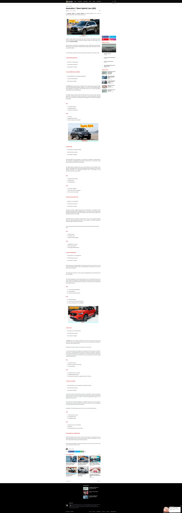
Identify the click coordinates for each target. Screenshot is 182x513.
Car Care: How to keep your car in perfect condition (109, 66)
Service (94, 1)
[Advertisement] (109, 20)
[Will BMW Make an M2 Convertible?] (83, 470)
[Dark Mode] (113, 1)
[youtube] (105, 39)
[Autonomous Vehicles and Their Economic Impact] (71, 459)
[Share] (99, 11)
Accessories (85, 1)
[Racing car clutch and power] (85, 493)
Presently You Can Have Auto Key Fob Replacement (111, 72)
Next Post (98, 481)
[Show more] (85, 451)
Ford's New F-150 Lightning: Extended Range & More (83, 464)
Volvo (68, 340)
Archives (107, 511)
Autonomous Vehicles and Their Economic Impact (70, 464)
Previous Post (68, 481)
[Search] (115, 1)
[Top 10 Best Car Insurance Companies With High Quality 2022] (95, 470)
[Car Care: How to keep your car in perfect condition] (104, 82)
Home (75, 1)
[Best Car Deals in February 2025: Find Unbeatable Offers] (95, 459)
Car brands (80, 1)
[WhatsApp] (81, 451)
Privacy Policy (98, 511)
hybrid (73, 13)
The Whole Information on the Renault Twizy (70, 475)
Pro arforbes (72, 511)
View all (99, 454)
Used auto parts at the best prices (109, 57)
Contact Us (103, 511)
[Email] (83, 451)
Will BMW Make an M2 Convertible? (82, 475)
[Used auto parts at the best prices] (104, 91)
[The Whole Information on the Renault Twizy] (71, 470)
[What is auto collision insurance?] (104, 86)
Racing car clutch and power (108, 61)
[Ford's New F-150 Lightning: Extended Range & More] (83, 459)
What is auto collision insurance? (111, 86)
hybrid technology (73, 41)
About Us (93, 511)
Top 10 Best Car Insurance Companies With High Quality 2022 (95, 475)
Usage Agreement (113, 511)
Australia (69, 13)
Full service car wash (107, 53)
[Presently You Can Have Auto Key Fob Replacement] (104, 72)
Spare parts (99, 1)
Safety (90, 1)
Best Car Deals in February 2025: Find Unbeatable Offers (95, 464)
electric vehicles (80, 13)
